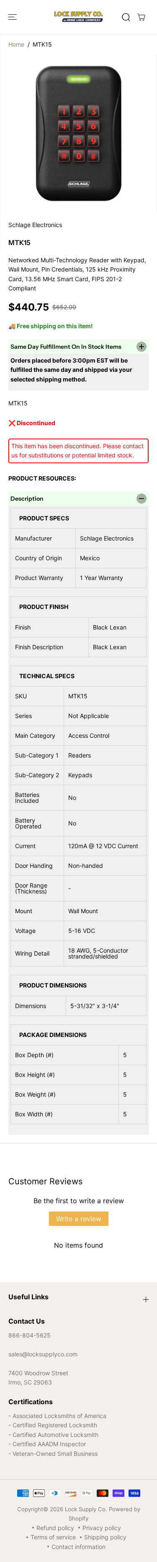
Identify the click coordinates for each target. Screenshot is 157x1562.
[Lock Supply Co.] (78, 17)
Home (16, 44)
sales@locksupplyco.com (42, 1354)
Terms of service (53, 1537)
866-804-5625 (29, 1335)
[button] (13, 17)
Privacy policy (101, 1527)
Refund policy (55, 1527)
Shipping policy (105, 1537)
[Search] (126, 17)
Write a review (78, 1219)
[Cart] (141, 17)
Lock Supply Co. (86, 1509)
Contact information (78, 1546)
